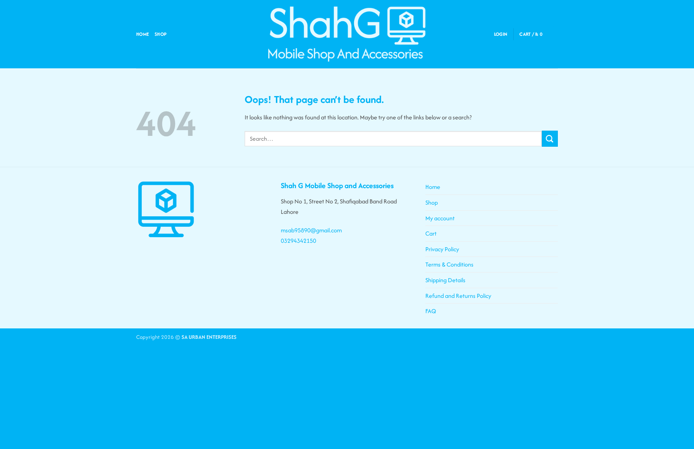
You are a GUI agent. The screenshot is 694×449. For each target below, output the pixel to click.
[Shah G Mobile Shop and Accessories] (347, 34)
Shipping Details (445, 280)
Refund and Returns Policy (458, 295)
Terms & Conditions (449, 264)
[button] (500, 34)
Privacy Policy (442, 249)
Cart (431, 233)
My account (440, 218)
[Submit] (550, 138)
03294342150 (298, 240)
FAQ (430, 311)
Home (142, 34)
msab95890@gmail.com (311, 230)
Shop (161, 34)
